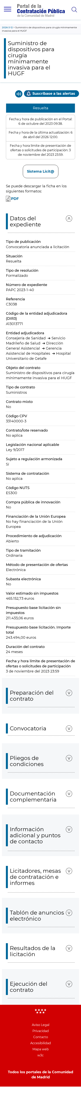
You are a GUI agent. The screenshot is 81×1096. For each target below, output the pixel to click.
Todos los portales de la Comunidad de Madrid (40, 1074)
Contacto (40, 1037)
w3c (40, 1055)
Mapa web (40, 1049)
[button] (7, 9)
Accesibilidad (40, 1043)
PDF (15, 199)
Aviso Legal (40, 1025)
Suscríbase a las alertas (53, 93)
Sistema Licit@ (40, 171)
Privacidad (40, 1031)
